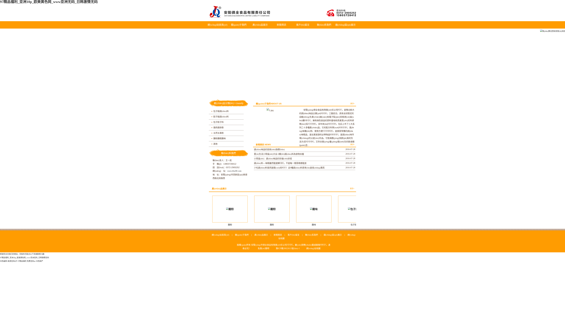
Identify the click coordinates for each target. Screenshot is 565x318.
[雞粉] (230, 209)
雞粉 (230, 225)
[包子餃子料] (355, 209)
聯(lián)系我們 (324, 25)
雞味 (314, 225)
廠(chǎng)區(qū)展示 (345, 25)
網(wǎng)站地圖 (313, 248)
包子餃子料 (218, 122)
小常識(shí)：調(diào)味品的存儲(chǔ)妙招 (273, 159)
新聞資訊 (281, 25)
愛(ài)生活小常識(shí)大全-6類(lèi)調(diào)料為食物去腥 (279, 154)
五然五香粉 (218, 133)
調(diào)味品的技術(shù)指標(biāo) (269, 149)
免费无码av (31, 261)
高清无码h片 (12, 261)
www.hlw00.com (234, 171)
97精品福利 (22, 261)
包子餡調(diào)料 (221, 111)
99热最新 (3, 261)
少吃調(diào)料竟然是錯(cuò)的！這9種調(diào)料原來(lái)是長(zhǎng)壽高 (289, 168)
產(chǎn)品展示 (260, 25)
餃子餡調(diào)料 (221, 117)
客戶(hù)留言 (302, 25)
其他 (215, 144)
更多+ (352, 104)
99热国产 (39, 261)
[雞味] (313, 209)
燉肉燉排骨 (218, 127)
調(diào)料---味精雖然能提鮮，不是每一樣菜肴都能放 (280, 163)
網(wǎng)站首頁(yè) (217, 25)
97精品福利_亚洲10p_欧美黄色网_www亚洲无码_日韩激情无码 (24, 258)
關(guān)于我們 (238, 25)
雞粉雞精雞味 (219, 138)
